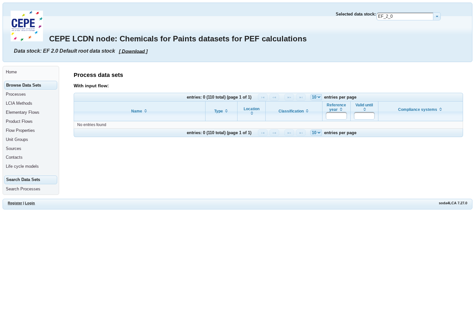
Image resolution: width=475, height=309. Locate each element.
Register (15, 203)
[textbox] (336, 116)
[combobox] (408, 16)
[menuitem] (31, 72)
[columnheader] (140, 111)
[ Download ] (133, 51)
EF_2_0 (385, 16)
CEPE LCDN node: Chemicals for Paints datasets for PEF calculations (178, 38)
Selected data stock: (356, 14)
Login (30, 203)
